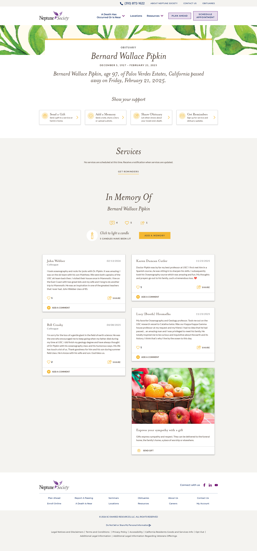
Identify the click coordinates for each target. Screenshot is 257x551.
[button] (108, 16)
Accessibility (136, 532)
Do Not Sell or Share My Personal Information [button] (127, 525)
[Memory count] (112, 222)
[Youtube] (216, 485)
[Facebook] (204, 485)
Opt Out (199, 532)
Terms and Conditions (97, 532)
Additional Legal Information (95, 536)
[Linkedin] (210, 485)
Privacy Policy (119, 532)
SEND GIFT (148, 450)
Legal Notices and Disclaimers (67, 532)
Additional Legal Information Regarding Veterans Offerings (145, 536)
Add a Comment (61, 307)
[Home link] (54, 15)
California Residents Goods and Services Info (169, 532)
